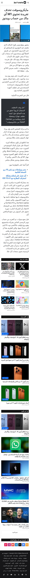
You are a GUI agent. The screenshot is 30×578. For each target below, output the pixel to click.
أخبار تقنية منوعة (23, 570)
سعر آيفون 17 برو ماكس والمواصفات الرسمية (16, 381)
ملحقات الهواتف (8, 568)
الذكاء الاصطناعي (22, 555)
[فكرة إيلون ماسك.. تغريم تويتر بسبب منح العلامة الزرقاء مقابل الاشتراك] (7, 300)
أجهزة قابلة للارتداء (23, 565)
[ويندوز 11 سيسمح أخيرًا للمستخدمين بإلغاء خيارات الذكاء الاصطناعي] (7, 284)
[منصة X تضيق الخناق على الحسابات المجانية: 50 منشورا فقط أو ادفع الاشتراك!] (22, 266)
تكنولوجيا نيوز (5, 553)
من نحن (5, 570)
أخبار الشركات (6, 560)
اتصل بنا (9, 570)
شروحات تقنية (14, 558)
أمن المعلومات (13, 560)
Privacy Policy (15, 570)
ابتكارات (16, 563)
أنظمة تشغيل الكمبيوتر (8, 565)
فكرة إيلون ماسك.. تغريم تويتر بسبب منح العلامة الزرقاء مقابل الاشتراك (8, 307)
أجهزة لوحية (7, 563)
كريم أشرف (25, 22)
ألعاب (13, 563)
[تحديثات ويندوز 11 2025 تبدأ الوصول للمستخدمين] (22, 300)
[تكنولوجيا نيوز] (20, 2)
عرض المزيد (15, 532)
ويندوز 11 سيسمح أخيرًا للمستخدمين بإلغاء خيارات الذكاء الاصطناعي (8, 291)
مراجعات (20, 558)
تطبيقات (25, 558)
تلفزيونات (19, 568)
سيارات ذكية (22, 563)
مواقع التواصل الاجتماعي (22, 560)
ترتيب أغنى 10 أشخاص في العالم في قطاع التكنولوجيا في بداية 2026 (7, 273)
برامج (24, 568)
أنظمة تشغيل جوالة (8, 555)
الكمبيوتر (16, 565)
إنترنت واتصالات (6, 558)
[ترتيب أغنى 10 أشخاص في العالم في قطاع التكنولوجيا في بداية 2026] (7, 266)
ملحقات (14, 568)
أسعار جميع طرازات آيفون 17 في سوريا (17, 403)
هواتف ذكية (15, 555)
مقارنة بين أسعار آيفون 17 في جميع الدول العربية (15, 360)
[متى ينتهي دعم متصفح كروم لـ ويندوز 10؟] (22, 284)
